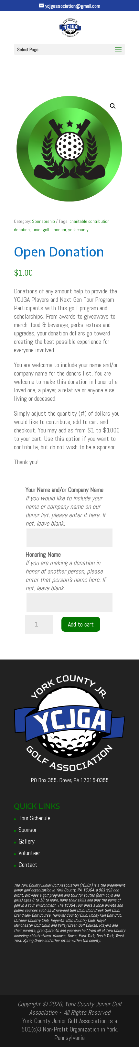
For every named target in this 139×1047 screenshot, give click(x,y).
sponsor (58, 230)
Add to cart (81, 624)
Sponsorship (43, 221)
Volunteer (29, 853)
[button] (113, 106)
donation (22, 230)
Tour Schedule (34, 818)
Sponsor (27, 829)
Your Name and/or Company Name (64, 489)
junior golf (40, 230)
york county (78, 230)
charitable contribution (90, 221)
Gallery (26, 841)
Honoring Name (43, 554)
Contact (27, 864)
